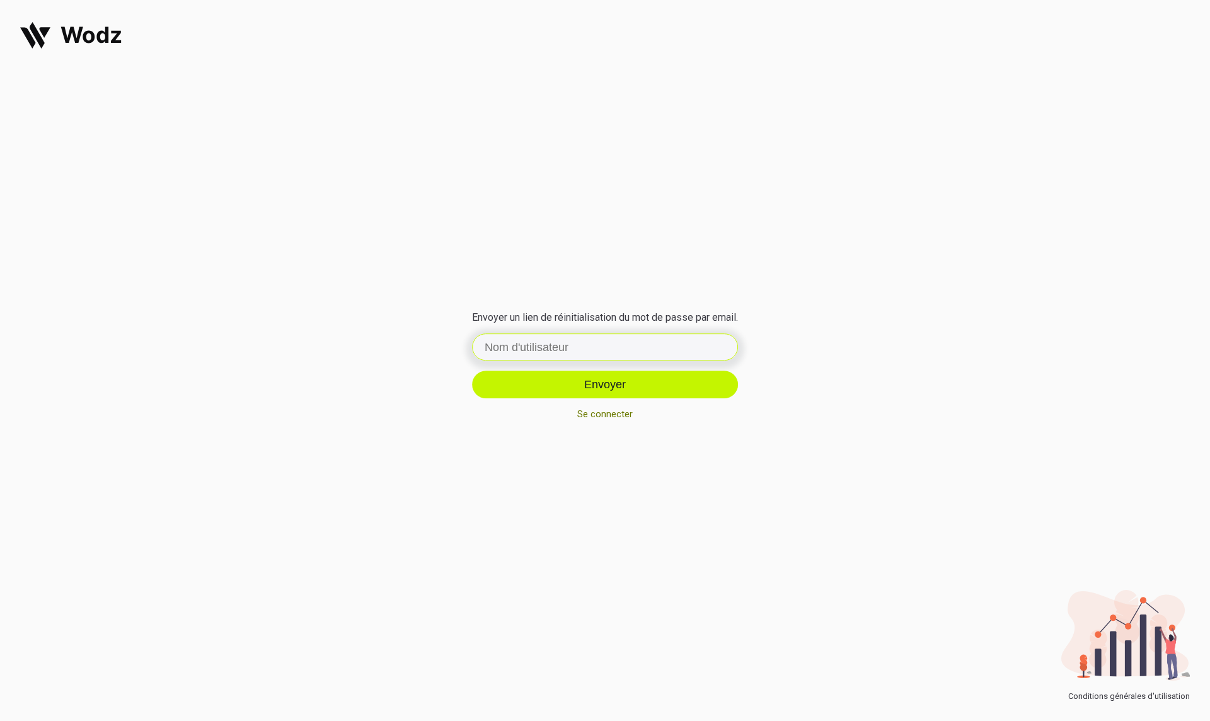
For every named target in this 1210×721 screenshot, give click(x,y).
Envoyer (605, 384)
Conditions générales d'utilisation (1129, 696)
